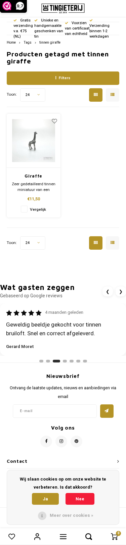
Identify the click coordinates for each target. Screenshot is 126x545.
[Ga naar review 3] (56, 361)
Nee (80, 499)
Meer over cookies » (71, 515)
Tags (28, 42)
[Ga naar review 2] (48, 361)
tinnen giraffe (49, 42)
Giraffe (33, 176)
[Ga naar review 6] (78, 361)
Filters (65, 78)
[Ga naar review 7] (85, 361)
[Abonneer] (107, 411)
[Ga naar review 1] (41, 361)
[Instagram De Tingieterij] (61, 441)
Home (11, 42)
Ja (45, 499)
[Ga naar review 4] (65, 361)
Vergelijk (38, 209)
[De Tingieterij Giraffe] (34, 141)
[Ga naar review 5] (72, 361)
